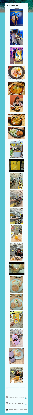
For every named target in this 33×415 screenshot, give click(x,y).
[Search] (27, 1)
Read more (26, 398)
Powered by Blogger (17, 413)
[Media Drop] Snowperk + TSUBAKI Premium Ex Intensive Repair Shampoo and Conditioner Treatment (15, 400)
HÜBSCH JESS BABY (9, 1)
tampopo (7, 388)
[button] (26, 3)
